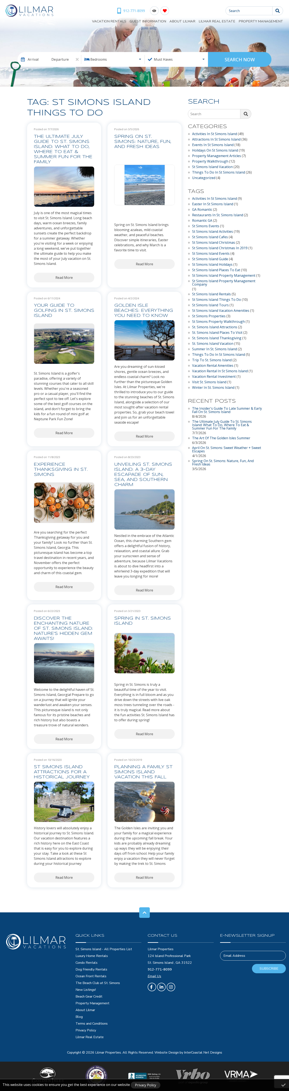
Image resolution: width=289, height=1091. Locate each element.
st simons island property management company (223, 283)
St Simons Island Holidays (212, 265)
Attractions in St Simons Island (216, 140)
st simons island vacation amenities (220, 311)
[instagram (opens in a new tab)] (171, 987)
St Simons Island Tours (210, 305)
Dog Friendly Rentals (91, 969)
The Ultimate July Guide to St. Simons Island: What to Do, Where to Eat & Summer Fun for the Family (63, 149)
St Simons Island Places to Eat (216, 270)
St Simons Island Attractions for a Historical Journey (62, 772)
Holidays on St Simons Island (215, 151)
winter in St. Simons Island (213, 388)
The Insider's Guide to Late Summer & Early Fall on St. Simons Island (227, 410)
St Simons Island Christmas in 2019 (220, 248)
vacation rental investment (214, 377)
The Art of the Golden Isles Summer (221, 438)
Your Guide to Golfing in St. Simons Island (64, 311)
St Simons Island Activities (212, 232)
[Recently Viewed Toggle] (154, 10)
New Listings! (86, 989)
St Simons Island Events (211, 254)
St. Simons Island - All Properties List (104, 949)
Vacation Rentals (109, 21)
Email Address (234, 955)
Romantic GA (202, 221)
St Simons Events (205, 226)
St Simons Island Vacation (212, 167)
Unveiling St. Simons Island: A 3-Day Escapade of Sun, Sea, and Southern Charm (143, 475)
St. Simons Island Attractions (214, 327)
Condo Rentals (87, 962)
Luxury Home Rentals (92, 956)
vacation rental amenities (212, 366)
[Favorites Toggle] (164, 10)
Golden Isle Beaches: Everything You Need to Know (143, 311)
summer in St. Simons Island (214, 349)
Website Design (166, 1052)
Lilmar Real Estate (217, 21)
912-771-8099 (160, 969)
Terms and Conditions (92, 1023)
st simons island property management (223, 276)
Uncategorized (203, 178)
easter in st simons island (212, 204)
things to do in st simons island (218, 355)
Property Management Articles (216, 156)
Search (234, 10)
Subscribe (269, 968)
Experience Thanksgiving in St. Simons (61, 470)
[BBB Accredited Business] (145, 1076)
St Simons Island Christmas (213, 243)
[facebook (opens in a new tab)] (152, 987)
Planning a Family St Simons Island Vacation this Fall (143, 772)
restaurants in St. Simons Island (217, 215)
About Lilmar (182, 21)
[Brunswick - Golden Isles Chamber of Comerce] (96, 1076)
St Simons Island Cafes (210, 237)
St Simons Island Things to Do (216, 300)
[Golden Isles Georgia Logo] (48, 1076)
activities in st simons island (214, 199)
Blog (79, 1016)
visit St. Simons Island (209, 382)
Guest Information (148, 21)
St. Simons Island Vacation (212, 344)
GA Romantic (202, 210)
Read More (64, 277)
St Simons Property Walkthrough (218, 322)
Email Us (154, 976)
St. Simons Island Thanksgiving (216, 338)
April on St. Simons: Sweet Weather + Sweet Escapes (226, 449)
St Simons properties (209, 316)
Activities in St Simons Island (214, 134)
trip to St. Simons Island (212, 360)
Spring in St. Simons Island (142, 621)
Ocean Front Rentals (91, 976)
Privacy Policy (86, 1030)
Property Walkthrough (210, 162)
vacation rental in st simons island (220, 371)
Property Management (261, 21)
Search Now (240, 59)
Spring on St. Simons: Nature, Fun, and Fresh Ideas (142, 142)
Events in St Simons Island (213, 145)
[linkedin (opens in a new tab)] (161, 987)
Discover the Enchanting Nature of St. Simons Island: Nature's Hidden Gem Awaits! (63, 628)
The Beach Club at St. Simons (98, 983)
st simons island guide (210, 259)
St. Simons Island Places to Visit (217, 333)
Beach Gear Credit (89, 996)
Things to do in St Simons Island (218, 173)
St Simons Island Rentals (211, 294)
